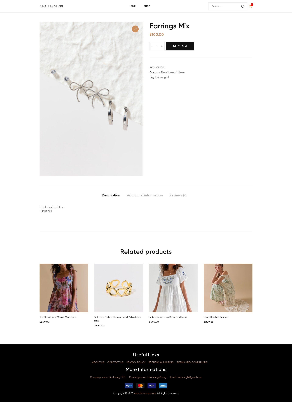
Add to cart (180, 46)
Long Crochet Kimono (216, 317)
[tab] (111, 195)
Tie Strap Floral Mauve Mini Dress (58, 317)
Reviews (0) (178, 195)
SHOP (147, 6)
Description (111, 195)
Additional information (145, 195)
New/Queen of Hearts (173, 72)
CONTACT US (115, 362)
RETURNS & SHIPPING (161, 362)
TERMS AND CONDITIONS (192, 362)
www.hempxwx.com (145, 393)
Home (132, 6)
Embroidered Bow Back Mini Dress (168, 317)
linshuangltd (162, 77)
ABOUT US (98, 362)
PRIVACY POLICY (135, 362)
